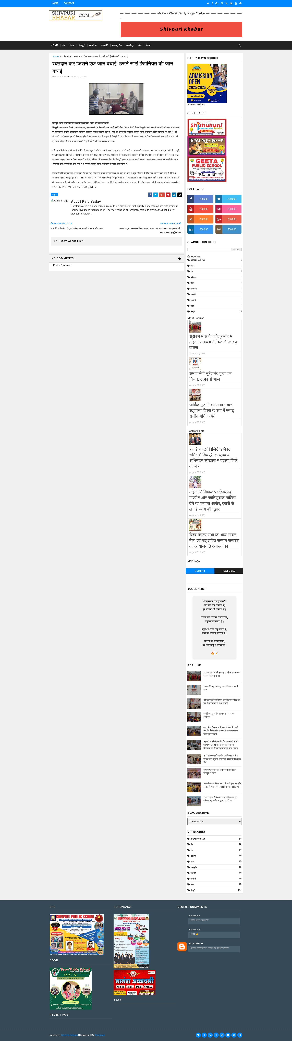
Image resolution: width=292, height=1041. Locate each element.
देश (64, 45)
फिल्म (148, 45)
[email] (231, 3)
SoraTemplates (69, 1035)
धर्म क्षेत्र (130, 45)
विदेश (72, 45)
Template (100, 1035)
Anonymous (194, 915)
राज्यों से (93, 45)
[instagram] (222, 3)
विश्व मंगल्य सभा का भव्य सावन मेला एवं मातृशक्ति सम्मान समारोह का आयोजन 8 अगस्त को (214, 540)
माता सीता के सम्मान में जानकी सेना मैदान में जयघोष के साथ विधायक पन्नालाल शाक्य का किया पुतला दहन (220, 730)
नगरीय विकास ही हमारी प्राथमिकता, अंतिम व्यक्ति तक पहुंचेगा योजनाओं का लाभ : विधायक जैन (222, 759)
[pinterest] (240, 3)
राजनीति (104, 45)
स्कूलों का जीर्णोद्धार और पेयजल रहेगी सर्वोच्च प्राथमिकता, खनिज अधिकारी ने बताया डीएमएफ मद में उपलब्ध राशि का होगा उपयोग (221, 744)
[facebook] (212, 3)
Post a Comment (62, 265)
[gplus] (217, 3)
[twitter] (208, 3)
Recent (200, 571)
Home (55, 3)
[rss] (226, 3)
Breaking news (198, 260)
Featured (229, 571)
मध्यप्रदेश (117, 45)
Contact (69, 3)
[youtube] (236, 3)
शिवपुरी (82, 45)
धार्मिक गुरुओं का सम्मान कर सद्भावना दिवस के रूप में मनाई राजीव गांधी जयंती (211, 410)
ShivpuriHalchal (195, 943)
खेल (140, 45)
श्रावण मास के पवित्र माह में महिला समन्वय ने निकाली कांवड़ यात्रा (213, 342)
